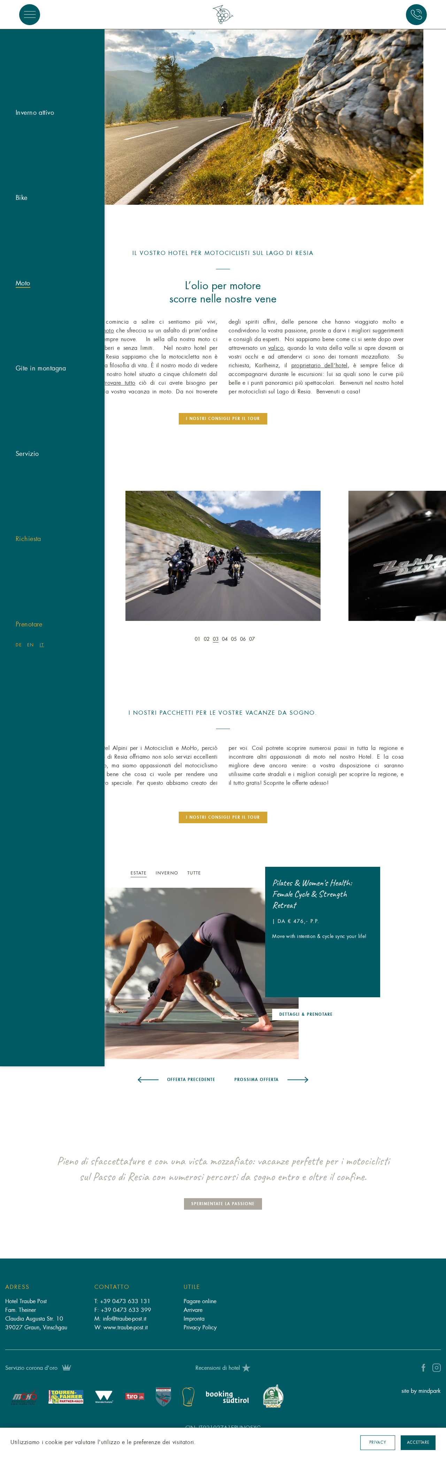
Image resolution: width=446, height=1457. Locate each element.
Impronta (194, 1319)
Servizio (27, 454)
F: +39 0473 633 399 (122, 1310)
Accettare (418, 1442)
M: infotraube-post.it (120, 1319)
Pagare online (200, 1301)
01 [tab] (197, 639)
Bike (22, 198)
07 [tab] (252, 639)
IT (42, 645)
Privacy (377, 1442)
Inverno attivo (35, 113)
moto (108, 330)
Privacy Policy (200, 1327)
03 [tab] (215, 639)
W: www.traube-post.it (121, 1327)
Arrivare (193, 1310)
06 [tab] (243, 639)
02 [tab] (206, 639)
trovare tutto (120, 383)
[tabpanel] (223, 111)
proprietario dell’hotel (319, 365)
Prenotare (29, 624)
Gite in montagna (41, 368)
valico (275, 348)
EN (30, 645)
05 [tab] (234, 639)
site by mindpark (421, 1391)
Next (385, 560)
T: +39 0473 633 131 (122, 1301)
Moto (23, 283)
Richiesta (28, 539)
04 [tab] (225, 639)
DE (19, 645)
